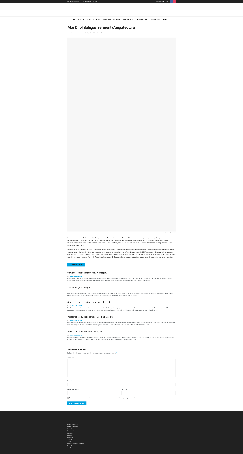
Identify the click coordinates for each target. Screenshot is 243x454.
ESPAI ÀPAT (140, 19)
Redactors (70, 433)
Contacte (95, 1)
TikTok (69, 441)
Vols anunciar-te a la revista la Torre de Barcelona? (79, 1)
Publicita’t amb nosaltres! (152, 19)
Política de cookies (72, 424)
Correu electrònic (73, 389)
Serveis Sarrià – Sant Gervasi (111, 19)
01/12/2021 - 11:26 (90, 33)
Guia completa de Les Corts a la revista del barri (88, 302)
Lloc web (124, 389)
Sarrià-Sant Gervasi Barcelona (75, 443)
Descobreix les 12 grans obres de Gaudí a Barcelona (90, 317)
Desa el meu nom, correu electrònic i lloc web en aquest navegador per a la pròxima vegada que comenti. (102, 398)
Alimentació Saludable (129, 19)
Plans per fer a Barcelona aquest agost (84, 331)
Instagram (70, 435)
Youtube (69, 439)
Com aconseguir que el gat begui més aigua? (87, 273)
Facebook (70, 437)
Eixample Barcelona (72, 446)
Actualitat (81, 19)
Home (74, 19)
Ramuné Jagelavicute (76, 276)
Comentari (71, 357)
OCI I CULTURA (96, 19)
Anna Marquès (77, 33)
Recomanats (70, 431)
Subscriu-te (70, 429)
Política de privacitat (72, 426)
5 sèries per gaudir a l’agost (79, 287)
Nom (69, 381)
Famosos (88, 19)
